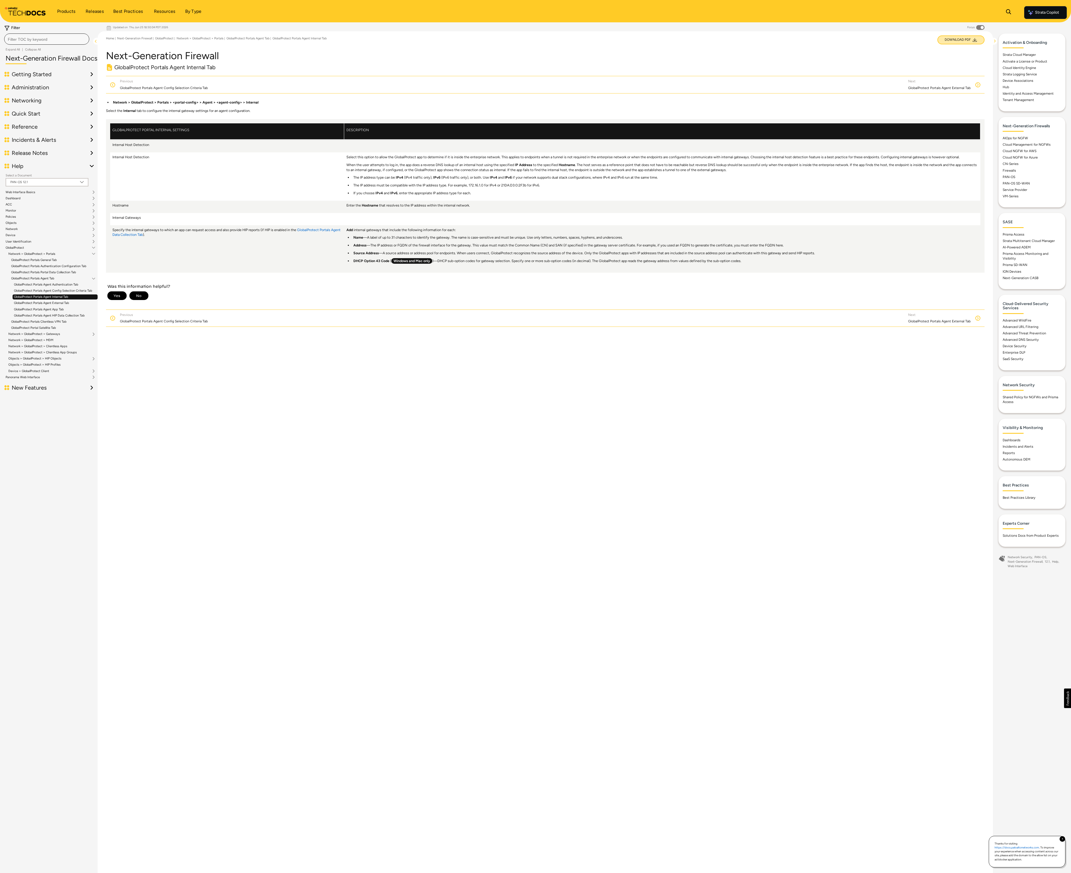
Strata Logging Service (1020, 74)
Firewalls (1009, 170)
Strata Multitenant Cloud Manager (1029, 241)
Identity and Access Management (1028, 93)
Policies (11, 217)
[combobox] (46, 39)
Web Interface (1017, 566)
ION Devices (1012, 272)
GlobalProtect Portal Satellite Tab (33, 328)
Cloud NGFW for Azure (1020, 157)
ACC (9, 204)
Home (110, 38)
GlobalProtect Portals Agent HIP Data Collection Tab (49, 315)
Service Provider (1015, 190)
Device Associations (1018, 81)
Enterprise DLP (1014, 352)
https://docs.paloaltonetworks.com (1017, 847)
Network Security (1020, 557)
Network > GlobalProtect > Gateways (34, 334)
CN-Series (1011, 164)
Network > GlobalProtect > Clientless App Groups (42, 352)
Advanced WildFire (1017, 320)
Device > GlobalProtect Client (28, 371)
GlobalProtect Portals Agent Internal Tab (41, 297)
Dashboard (13, 198)
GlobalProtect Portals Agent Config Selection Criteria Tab (53, 290)
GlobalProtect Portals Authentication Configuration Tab (48, 266)
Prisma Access (1013, 234)
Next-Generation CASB (1020, 278)
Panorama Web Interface (23, 377)
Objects (11, 223)
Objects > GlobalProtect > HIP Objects (34, 358)
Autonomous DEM (1016, 459)
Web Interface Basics (20, 192)
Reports (1009, 453)
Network (12, 229)
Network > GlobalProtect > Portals (31, 254)
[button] (1067, 698)
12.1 (1047, 561)
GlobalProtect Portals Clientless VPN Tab (38, 321)
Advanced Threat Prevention (1024, 333)
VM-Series (1011, 196)
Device (10, 235)
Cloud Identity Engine (1019, 68)
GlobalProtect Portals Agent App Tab (39, 309)
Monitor (11, 210)
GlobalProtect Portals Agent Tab (32, 278)
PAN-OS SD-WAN (1016, 183)
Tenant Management (1018, 100)
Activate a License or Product (1025, 61)
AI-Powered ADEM (1017, 247)
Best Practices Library (1019, 498)
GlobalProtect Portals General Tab (34, 260)
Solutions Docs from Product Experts (1031, 536)
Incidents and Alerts (1018, 447)
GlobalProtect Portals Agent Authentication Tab (46, 284)
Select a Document (19, 175)
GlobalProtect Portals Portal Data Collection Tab (43, 272)
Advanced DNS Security (1021, 340)
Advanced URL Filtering (1020, 327)
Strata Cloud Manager (1019, 55)
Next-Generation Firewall (134, 38)
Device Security (1014, 346)
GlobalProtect (15, 248)
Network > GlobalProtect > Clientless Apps (37, 346)
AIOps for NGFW (1015, 138)
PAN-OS (1009, 177)
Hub (1006, 87)
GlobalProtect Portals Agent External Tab (41, 303)
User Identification (18, 241)
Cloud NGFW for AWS (1019, 151)
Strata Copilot (1047, 12)
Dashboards (1012, 440)
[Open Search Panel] (1008, 12)
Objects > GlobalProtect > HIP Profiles (34, 364)
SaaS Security (1013, 359)
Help (1055, 561)
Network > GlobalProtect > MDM (30, 340)
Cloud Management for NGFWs (1027, 145)
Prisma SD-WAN (1015, 265)
